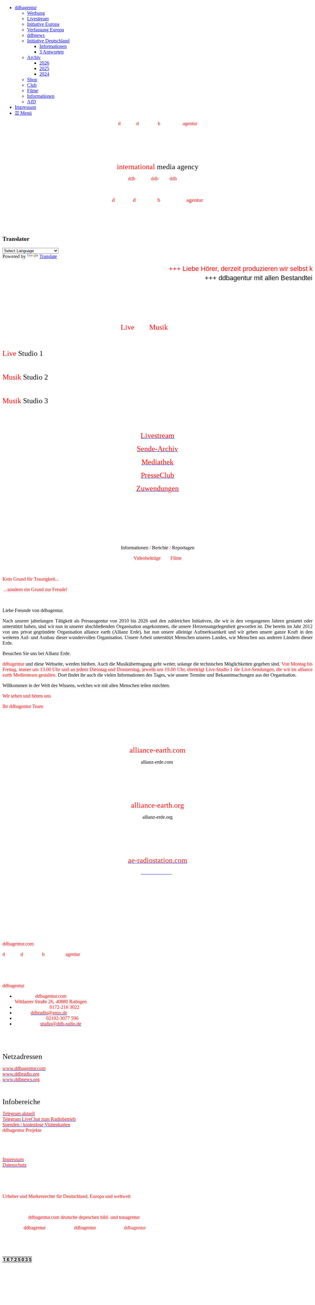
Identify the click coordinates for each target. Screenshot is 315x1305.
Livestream (38, 18)
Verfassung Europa (45, 29)
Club (32, 85)
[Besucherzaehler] (17, 1260)
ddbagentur (26, 7)
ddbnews (36, 35)
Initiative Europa (43, 24)
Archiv (34, 57)
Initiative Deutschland (48, 40)
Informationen (53, 46)
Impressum (25, 107)
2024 (44, 74)
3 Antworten (51, 51)
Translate (48, 256)
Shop (32, 79)
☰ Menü (23, 113)
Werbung (36, 13)
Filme (32, 90)
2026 (44, 63)
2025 (44, 68)
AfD (31, 101)
